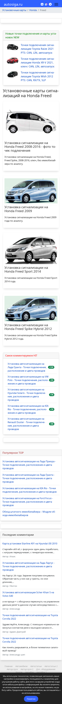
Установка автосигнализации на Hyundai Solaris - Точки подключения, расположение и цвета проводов (27, 395)
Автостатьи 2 (51, 666)
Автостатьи (36, 666)
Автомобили (21, 666)
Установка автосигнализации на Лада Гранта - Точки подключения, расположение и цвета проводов (27, 367)
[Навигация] (56, 4)
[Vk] (42, 4)
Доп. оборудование (45, 669)
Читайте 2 (41, 672)
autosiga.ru (13, 4)
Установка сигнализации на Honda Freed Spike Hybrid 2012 (28, 327)
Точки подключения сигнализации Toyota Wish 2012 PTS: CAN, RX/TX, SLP (38, 76)
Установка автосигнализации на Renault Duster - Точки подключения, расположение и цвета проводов (26, 424)
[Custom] (50, 4)
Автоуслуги (12, 669)
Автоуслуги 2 (27, 669)
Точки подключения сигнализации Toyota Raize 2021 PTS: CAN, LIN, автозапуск (38, 48)
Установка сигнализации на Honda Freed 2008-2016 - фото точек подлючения (30, 147)
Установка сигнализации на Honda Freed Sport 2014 (26, 269)
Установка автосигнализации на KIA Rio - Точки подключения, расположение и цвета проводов (28, 409)
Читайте (29, 672)
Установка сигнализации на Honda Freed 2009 (26, 209)
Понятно (31, 698)
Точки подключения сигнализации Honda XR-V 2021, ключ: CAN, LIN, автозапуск (38, 62)
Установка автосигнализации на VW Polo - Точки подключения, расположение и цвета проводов (28, 380)
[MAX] (46, 4)
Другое (18, 672)
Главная (9, 666)
